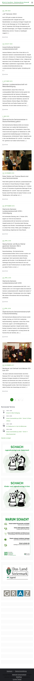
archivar (5, 37)
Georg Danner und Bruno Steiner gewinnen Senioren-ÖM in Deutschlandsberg (13, 246)
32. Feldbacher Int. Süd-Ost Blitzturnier (16, 426)
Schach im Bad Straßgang (13, 413)
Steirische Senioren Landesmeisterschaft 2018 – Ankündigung (12, 211)
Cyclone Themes (17, 679)
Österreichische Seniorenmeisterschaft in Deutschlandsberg (16, 313)
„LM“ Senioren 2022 (9, 14)
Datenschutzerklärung (21, 671)
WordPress (19, 677)
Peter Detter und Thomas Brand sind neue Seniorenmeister (15, 177)
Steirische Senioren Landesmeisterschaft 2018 (12, 282)
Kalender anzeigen (6, 438)
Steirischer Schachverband (19, 674)
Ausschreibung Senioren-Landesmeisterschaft (11, 48)
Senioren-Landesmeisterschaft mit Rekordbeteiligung (14, 85)
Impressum (9, 671)
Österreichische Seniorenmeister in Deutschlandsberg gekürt (14, 120)
